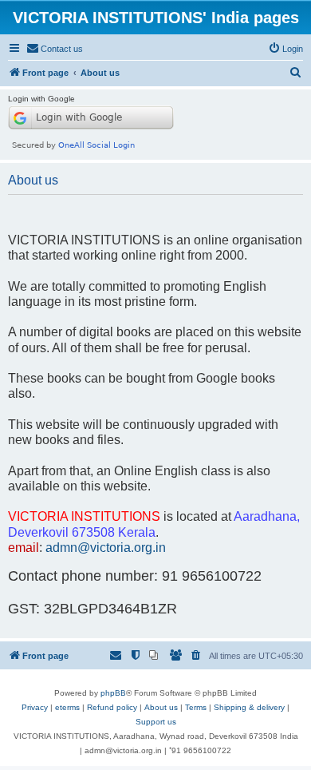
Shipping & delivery (249, 707)
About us (161, 707)
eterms (67, 707)
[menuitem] (54, 48)
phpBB (113, 693)
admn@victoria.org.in (105, 547)
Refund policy (112, 707)
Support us (156, 721)
